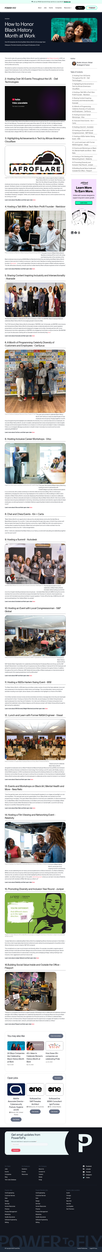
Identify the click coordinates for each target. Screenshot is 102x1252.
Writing (7, 1222)
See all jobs (58, 1078)
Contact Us (42, 1171)
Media (40, 1177)
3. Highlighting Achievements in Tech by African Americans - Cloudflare (83, 86)
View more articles (56, 1036)
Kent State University (53, 58)
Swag (40, 1179)
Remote (68, 1203)
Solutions (24, 1169)
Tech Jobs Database (10, 1179)
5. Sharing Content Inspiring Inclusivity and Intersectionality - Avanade (83, 100)
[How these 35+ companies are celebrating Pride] (54, 1045)
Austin (68, 1193)
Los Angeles (69, 1206)
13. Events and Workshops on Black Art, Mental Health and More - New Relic (84, 150)
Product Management (11, 1211)
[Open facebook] (75, 233)
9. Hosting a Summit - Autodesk (83, 127)
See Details (16, 1119)
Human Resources (10, 1206)
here (49, 332)
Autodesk (7, 18)
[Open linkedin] (72, 233)
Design (7, 1201)
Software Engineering (11, 1219)
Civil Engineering (9, 1193)
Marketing (7, 1214)
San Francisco (70, 1209)
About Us (41, 1169)
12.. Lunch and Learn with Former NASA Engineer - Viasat (83, 143)
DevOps (7, 1203)
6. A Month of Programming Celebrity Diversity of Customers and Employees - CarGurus (83, 108)
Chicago (68, 1195)
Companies (58, 8)
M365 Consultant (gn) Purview (54, 1102)
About (39, 8)
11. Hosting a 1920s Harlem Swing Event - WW (83, 137)
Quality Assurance (10, 1217)
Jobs (45, 8)
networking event (37, 877)
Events (51, 8)
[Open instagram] (84, 1175)
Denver (68, 1198)
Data (6, 1198)
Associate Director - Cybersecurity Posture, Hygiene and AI (16, 1105)
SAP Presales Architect (35, 1102)
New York (69, 1201)
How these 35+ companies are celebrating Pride (53, 1056)
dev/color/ (13, 263)
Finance (7, 1209)
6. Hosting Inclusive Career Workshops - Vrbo (81, 116)
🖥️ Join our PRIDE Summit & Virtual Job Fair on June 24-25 (47, 2)
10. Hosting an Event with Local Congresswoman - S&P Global (82, 132)
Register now (67, 2)
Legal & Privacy (93, 1248)
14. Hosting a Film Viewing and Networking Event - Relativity (82, 158)
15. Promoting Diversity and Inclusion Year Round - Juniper (82, 163)
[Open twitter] (79, 233)
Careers (41, 1174)
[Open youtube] (84, 1172)
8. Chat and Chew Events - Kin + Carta (83, 122)
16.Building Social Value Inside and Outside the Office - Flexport (84, 169)
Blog (6, 1177)
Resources (67, 8)
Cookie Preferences (82, 1248)
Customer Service (10, 1195)
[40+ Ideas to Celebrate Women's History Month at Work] (35, 1045)
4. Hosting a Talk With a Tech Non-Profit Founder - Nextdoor (83, 93)
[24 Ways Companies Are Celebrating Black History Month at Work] (16, 1045)
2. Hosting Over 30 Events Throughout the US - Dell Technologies (81, 78)
